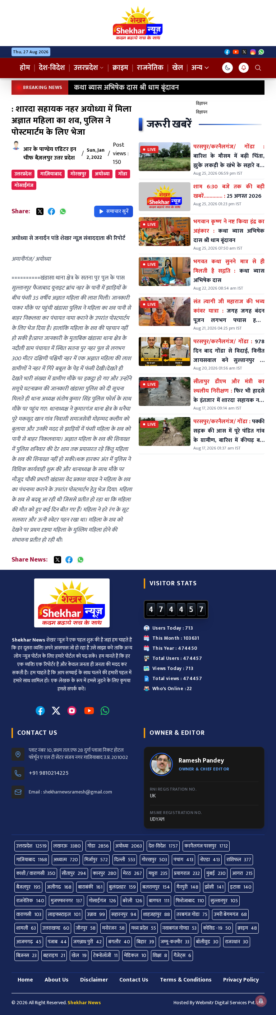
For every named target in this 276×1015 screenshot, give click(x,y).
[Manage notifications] (261, 1001)
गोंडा (122, 174)
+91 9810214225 (49, 773)
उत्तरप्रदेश (86, 68)
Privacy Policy (241, 980)
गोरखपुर (78, 174)
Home (25, 980)
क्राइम (120, 68)
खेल (177, 68)
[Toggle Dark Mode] (227, 67)
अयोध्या (102, 174)
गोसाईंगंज (23, 185)
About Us (57, 980)
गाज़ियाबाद (51, 174)
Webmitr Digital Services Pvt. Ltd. (230, 1002)
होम (25, 68)
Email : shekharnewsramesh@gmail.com (70, 792)
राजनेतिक (150, 68)
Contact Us (133, 980)
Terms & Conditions (186, 980)
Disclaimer (94, 980)
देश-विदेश (52, 68)
